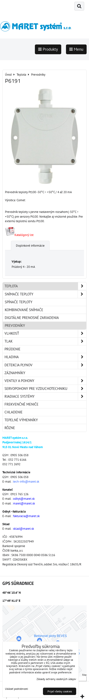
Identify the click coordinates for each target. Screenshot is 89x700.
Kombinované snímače (24, 310)
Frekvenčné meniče (21, 404)
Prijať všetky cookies (59, 691)
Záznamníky (15, 373)
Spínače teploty (18, 302)
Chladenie (14, 412)
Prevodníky (15, 325)
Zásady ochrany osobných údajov (56, 679)
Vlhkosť (12, 333)
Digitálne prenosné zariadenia (32, 317)
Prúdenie (12, 349)
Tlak (9, 341)
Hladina (12, 357)
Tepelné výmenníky (21, 420)
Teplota (11, 286)
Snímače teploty (19, 294)
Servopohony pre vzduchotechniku (36, 388)
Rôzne (10, 428)
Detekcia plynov (19, 365)
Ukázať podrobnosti (16, 688)
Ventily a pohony (19, 380)
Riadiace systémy (19, 396)
